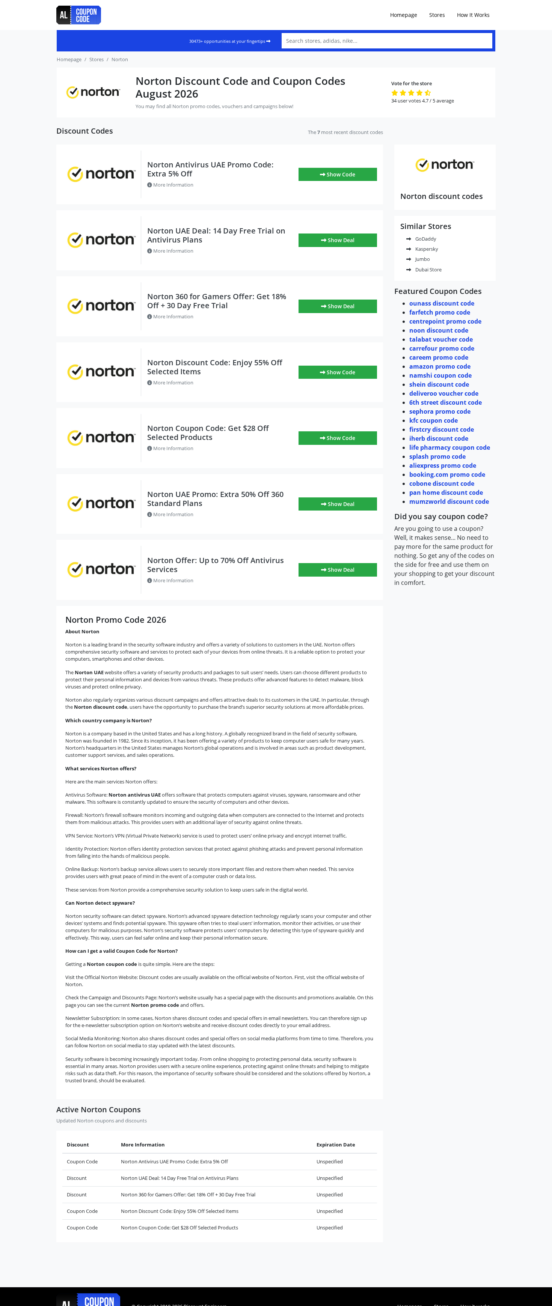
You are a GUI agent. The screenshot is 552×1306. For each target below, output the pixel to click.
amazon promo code (440, 366)
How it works (473, 14)
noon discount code (438, 330)
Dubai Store (428, 269)
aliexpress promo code (442, 465)
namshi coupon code (440, 375)
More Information (172, 184)
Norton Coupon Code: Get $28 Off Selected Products (208, 432)
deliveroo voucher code (443, 393)
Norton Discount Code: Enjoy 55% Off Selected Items (214, 367)
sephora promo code (440, 411)
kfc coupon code (433, 420)
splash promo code (437, 456)
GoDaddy (425, 238)
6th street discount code (445, 402)
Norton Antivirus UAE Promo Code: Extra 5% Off (210, 169)
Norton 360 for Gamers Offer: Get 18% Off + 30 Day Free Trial (216, 300)
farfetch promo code (439, 312)
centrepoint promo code (445, 321)
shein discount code (439, 384)
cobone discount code (441, 483)
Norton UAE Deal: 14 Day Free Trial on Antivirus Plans (216, 235)
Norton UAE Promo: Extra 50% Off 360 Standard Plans (215, 498)
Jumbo (422, 259)
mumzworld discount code (449, 501)
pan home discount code (446, 492)
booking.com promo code (447, 474)
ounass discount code (441, 303)
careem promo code (438, 357)
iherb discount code (438, 438)
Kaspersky (426, 249)
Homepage (403, 14)
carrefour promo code (441, 348)
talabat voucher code (441, 339)
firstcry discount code (441, 429)
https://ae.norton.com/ (445, 181)
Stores (437, 14)
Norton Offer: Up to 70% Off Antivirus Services (215, 564)
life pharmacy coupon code (449, 447)
